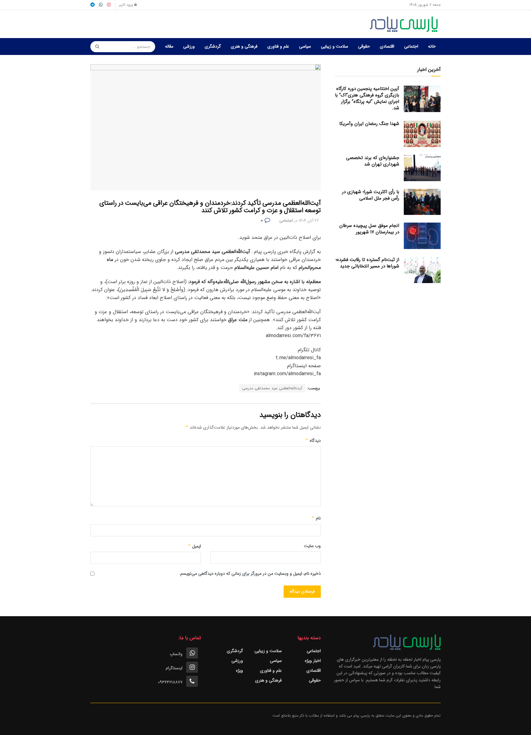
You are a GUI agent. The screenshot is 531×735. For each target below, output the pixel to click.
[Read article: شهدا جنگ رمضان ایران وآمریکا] (422, 134)
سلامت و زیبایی (334, 46)
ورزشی (189, 46)
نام (316, 518)
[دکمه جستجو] (95, 46)
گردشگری (213, 46)
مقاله (169, 46)
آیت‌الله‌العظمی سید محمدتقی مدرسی (272, 388)
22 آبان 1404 (309, 220)
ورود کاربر (126, 5)
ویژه (239, 670)
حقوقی (364, 46)
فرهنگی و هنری (244, 46)
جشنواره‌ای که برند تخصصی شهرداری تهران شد (372, 161)
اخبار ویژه (313, 660)
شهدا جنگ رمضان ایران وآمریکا (369, 123)
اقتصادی (387, 46)
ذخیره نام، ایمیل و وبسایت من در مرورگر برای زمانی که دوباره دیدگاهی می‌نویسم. (250, 573)
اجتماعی (411, 46)
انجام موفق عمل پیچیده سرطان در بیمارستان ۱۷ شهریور (369, 229)
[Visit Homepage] (405, 24)
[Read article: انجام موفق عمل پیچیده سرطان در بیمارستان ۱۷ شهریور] (422, 236)
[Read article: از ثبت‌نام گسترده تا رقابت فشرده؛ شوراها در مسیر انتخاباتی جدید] (422, 270)
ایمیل (194, 546)
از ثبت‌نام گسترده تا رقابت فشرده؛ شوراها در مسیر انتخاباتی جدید (367, 263)
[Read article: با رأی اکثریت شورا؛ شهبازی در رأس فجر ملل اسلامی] (422, 202)
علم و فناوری (278, 46)
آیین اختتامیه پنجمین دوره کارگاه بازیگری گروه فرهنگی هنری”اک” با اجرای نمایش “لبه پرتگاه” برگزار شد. (367, 98)
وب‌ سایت (312, 545)
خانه (432, 46)
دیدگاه (313, 440)
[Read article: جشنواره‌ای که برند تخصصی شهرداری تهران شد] (422, 168)
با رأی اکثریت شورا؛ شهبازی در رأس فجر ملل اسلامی (370, 195)
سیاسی (305, 46)
